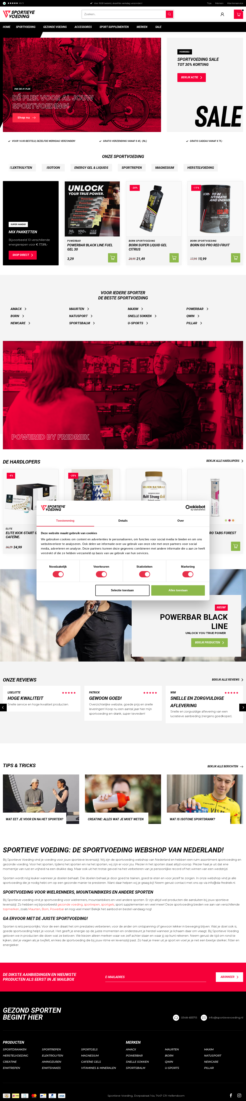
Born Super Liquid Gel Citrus (148, 247)
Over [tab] (180, 520)
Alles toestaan (178, 590)
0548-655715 (189, 1017)
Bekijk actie (189, 77)
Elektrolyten (52, 1055)
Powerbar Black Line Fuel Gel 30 (90, 247)
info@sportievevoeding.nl (226, 1017)
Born (15, 316)
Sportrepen (51, 1049)
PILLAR (191, 323)
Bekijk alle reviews (225, 679)
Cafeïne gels (91, 1061)
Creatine (10, 1061)
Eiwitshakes (51, 1068)
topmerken (11, 909)
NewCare (18, 323)
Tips (209, 3)
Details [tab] (123, 520)
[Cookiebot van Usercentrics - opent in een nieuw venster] (188, 508)
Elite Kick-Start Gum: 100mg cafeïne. (30, 535)
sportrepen (92, 904)
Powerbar (195, 309)
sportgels (107, 904)
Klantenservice (235, 3)
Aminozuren (51, 1061)
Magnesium (90, 1055)
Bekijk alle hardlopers (222, 460)
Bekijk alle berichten (223, 766)
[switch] (101, 574)
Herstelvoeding (15, 1055)
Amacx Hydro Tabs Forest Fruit (213, 535)
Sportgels (89, 1049)
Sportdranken (14, 1049)
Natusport (78, 316)
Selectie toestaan (122, 590)
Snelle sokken (140, 316)
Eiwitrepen (11, 1068)
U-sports (135, 323)
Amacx (16, 309)
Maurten (76, 309)
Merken (219, 3)
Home (6, 26)
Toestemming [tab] (65, 520)
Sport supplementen (114, 26)
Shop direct (20, 254)
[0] (239, 13)
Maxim (133, 309)
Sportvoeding (25, 26)
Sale (158, 26)
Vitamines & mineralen (98, 1068)
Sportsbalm (79, 323)
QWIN (190, 316)
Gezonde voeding (55, 26)
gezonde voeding (70, 904)
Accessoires (83, 26)
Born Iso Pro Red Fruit (210, 245)
